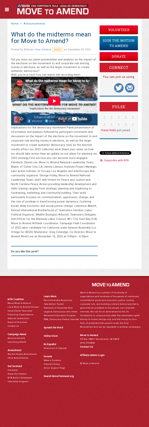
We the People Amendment (22, 354)
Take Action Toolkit (54, 304)
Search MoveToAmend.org (59, 376)
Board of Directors (17, 322)
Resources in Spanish (55, 348)
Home (15, 23)
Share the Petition (17, 374)
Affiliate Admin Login (92, 355)
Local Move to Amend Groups (23, 307)
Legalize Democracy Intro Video (61, 312)
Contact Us (13, 326)
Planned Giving (52, 364)
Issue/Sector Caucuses (20, 311)
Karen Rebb (108, 130)
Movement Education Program (60, 315)
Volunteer (119, 30)
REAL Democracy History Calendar (61, 319)
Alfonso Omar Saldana (37, 49)
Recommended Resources (58, 300)
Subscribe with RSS (116, 160)
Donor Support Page (54, 368)
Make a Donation (52, 360)
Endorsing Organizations (20, 314)
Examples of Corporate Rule (58, 308)
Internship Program (18, 381)
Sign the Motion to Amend (119, 43)
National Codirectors (18, 318)
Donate (119, 56)
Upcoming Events (17, 342)
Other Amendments (18, 358)
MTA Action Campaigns (20, 378)
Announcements (34, 23)
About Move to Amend (19, 303)
